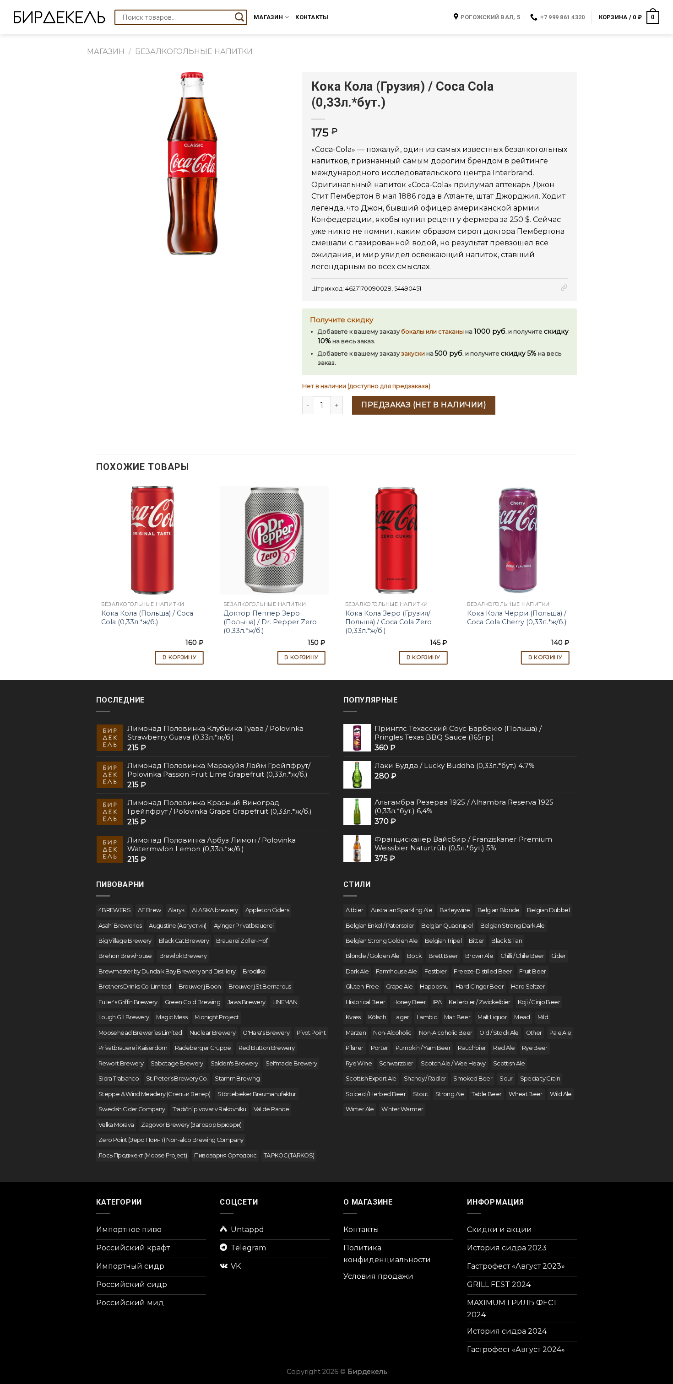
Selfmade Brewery (291, 1063)
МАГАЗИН (106, 51)
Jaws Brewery (246, 1002)
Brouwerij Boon (200, 986)
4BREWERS (114, 910)
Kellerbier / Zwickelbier (479, 1002)
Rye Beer (535, 1047)
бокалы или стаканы (432, 331)
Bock (414, 955)
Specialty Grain (540, 1078)
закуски (413, 353)
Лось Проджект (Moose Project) (142, 1155)
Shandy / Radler (425, 1078)
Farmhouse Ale (396, 971)
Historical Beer (365, 1002)
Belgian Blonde (499, 910)
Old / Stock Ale (498, 1032)
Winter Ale (360, 1109)
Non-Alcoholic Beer (445, 1032)
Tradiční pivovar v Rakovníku (209, 1109)
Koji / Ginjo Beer (539, 1002)
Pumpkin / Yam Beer (423, 1047)
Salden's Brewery (234, 1063)
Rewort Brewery (120, 1063)
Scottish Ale (509, 1063)
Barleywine (455, 910)
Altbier (355, 910)
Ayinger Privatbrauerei (244, 925)
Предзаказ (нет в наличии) (423, 404)
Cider (558, 955)
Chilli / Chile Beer (522, 955)
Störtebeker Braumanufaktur (256, 1094)
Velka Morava (116, 1124)
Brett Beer (443, 955)
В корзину (179, 657)
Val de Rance (271, 1109)
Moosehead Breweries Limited (140, 1032)
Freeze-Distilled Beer (483, 971)
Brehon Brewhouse (125, 955)
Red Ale (504, 1047)
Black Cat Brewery (184, 940)
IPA (437, 1002)
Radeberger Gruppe (203, 1047)
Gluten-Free (362, 986)
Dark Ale (357, 971)
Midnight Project (217, 1017)
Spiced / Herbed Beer (376, 1094)
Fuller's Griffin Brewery (127, 1002)
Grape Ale (399, 986)
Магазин (268, 17)
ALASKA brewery (215, 910)
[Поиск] (239, 17)
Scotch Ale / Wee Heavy (453, 1063)
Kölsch (377, 1017)
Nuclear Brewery (212, 1032)
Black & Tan (506, 940)
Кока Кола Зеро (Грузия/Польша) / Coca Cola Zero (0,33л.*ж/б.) (388, 621)
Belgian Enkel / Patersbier (380, 925)
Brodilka (254, 971)
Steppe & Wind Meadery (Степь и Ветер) (154, 1094)
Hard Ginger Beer (480, 986)
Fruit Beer (532, 971)
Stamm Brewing (237, 1078)
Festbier (435, 971)
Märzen (356, 1032)
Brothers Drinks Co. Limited (134, 986)
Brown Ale (479, 955)
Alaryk (176, 910)
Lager (401, 1017)
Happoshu (434, 986)
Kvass (353, 1017)
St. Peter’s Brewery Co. (176, 1078)
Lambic (427, 1017)
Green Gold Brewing (192, 1002)
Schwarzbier (396, 1063)
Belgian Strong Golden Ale (382, 940)
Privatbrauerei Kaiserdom (133, 1047)
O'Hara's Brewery (266, 1032)
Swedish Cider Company (131, 1109)
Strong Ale (449, 1094)
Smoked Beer (472, 1078)
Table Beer (487, 1094)
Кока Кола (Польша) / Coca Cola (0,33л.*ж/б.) (147, 617)
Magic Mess (171, 1017)
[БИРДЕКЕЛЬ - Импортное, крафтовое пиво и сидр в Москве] (59, 17)
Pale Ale (560, 1032)
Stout (420, 1094)
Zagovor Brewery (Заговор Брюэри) (191, 1124)
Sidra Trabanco (118, 1078)
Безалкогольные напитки (194, 51)
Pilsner (355, 1047)
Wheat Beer (526, 1094)
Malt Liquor (492, 1017)
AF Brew (149, 910)
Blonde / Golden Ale (373, 955)
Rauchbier (472, 1047)
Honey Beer (409, 1002)
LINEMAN (284, 1002)
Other (534, 1032)
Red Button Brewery (266, 1047)
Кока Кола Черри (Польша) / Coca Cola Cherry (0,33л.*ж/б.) (516, 617)
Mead (522, 1017)
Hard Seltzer (528, 986)
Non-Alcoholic (392, 1032)
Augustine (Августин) (177, 925)
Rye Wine (359, 1063)
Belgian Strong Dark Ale (512, 925)
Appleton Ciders (267, 910)
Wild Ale (561, 1094)
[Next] (574, 577)
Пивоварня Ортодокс (225, 1155)
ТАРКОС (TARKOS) (289, 1155)
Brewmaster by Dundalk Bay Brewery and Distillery (166, 971)
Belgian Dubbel (548, 910)
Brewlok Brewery (182, 955)
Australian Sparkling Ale (402, 910)
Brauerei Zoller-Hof (242, 940)
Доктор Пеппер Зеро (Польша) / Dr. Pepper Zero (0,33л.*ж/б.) (270, 621)
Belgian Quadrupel (446, 925)
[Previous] (96, 577)
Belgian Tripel (443, 940)
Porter (379, 1047)
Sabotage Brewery (177, 1063)
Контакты (311, 17)
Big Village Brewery (125, 940)
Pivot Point (311, 1032)
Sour (505, 1078)
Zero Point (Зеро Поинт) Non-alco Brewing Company (170, 1139)
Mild (542, 1017)
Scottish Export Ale (371, 1078)
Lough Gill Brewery (123, 1017)
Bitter (476, 940)
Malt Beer (457, 1017)
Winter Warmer (402, 1109)
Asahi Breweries (119, 925)
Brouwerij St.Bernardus (259, 986)
